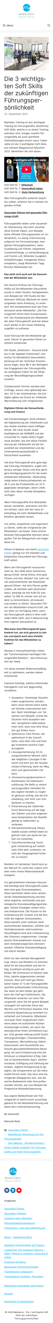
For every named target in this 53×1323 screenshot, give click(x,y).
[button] (49, 25)
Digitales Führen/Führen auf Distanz (24, 1245)
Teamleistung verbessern (18, 1271)
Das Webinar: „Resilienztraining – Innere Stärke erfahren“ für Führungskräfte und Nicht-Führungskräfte (25, 1147)
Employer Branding (15, 1262)
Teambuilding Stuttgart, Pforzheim (23, 1276)
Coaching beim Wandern (18, 1218)
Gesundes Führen (18, 1130)
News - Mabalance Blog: (18, 1237)
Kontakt (8, 1293)
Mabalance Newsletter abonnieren (24, 1285)
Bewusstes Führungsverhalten (21, 1267)
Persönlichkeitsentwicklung (19, 1223)
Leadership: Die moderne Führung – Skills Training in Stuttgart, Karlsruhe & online (26, 1254)
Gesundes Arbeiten (15, 1213)
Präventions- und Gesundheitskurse (24, 1228)
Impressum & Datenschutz (19, 1301)
